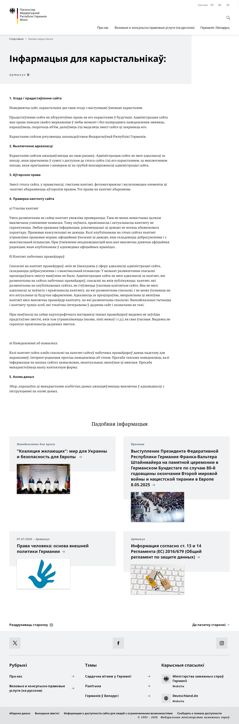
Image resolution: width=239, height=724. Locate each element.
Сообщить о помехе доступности (199, 713)
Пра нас (103, 27)
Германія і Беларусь (215, 27)
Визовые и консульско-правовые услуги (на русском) (154, 27)
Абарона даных (19, 713)
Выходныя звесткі (47, 713)
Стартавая (16, 39)
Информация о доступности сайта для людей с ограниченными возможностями (118, 713)
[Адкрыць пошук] (227, 16)
